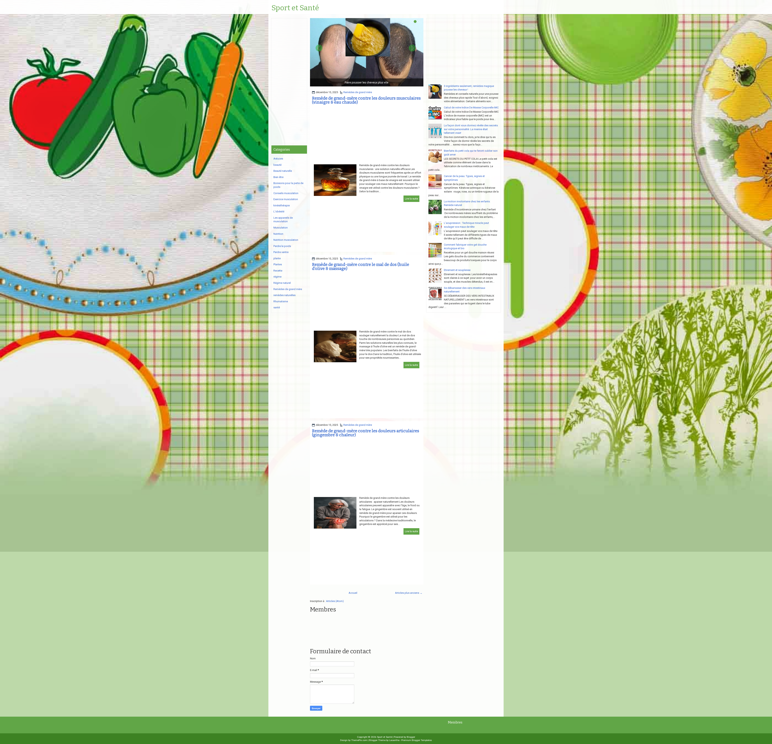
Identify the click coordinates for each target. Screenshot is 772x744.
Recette (277, 270)
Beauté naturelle (282, 170)
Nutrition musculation (285, 239)
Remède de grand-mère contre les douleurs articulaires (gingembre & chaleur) (365, 432)
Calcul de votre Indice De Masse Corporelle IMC (471, 107)
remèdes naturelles (284, 295)
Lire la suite (411, 198)
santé (276, 307)
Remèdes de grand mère (357, 92)
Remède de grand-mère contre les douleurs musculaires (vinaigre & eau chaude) (366, 100)
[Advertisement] (366, 135)
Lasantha (394, 740)
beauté (277, 164)
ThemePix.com (359, 740)
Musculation (280, 227)
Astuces (278, 158)
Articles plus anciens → (408, 592)
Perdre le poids (282, 246)
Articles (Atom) (335, 601)
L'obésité (278, 211)
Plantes (277, 264)
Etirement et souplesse (457, 270)
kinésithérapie (281, 205)
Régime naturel (282, 282)
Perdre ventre (280, 252)
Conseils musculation (285, 193)
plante (277, 258)
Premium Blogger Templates (416, 740)
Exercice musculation (285, 199)
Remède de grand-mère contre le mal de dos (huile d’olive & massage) (360, 266)
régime (277, 276)
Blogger (411, 737)
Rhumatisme (280, 301)
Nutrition (278, 233)
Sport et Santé (295, 8)
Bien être (278, 177)
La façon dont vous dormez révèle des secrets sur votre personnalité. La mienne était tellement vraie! (471, 129)
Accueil (353, 592)
